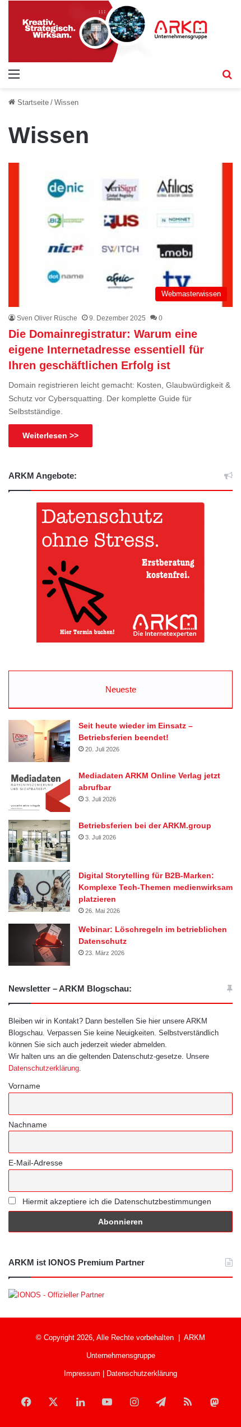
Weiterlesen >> (50, 435)
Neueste (120, 689)
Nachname (27, 1124)
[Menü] (14, 74)
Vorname (24, 1085)
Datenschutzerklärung (43, 1068)
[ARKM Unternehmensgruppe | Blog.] (120, 31)
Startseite (32, 102)
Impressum (82, 1373)
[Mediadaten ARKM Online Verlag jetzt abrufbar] (39, 791)
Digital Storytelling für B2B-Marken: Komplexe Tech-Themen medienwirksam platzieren (155, 887)
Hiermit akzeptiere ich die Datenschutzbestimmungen (115, 1201)
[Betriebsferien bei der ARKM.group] (39, 841)
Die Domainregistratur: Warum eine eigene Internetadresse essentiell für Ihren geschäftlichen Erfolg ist (106, 349)
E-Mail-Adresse (35, 1162)
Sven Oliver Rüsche (47, 318)
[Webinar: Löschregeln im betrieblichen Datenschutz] (39, 945)
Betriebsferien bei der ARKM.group (144, 825)
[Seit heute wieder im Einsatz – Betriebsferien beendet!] (39, 741)
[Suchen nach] (227, 74)
